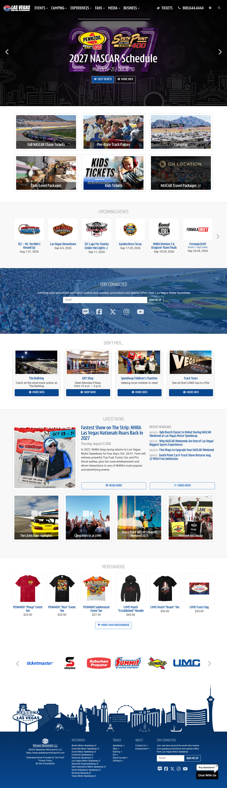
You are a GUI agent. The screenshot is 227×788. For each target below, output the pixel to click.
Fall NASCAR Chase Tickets (46, 145)
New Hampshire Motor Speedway (88, 766)
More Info (38, 392)
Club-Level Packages (46, 186)
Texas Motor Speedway (83, 775)
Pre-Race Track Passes (113, 145)
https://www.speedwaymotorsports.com (45, 752)
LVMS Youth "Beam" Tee (164, 607)
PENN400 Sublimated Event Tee (96, 609)
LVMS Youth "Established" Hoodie (131, 609)
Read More (115, 485)
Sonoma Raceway (80, 772)
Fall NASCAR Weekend (113, 64)
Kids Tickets (113, 186)
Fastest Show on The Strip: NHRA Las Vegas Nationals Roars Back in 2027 (112, 433)
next (217, 234)
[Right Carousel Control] (220, 53)
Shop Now (90, 392)
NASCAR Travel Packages (179, 186)
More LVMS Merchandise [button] (115, 625)
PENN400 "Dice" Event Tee (62, 609)
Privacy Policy (45, 760)
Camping (180, 145)
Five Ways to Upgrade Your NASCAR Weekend (186, 450)
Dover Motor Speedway (83, 751)
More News (184, 485)
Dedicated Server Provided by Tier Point (45, 757)
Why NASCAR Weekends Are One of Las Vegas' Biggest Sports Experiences (182, 443)
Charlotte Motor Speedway (84, 748)
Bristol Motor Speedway (83, 745)
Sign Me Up (155, 300)
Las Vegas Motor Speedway (85, 760)
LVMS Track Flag (199, 607)
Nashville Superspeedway (84, 763)
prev (10, 234)
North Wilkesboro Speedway (85, 769)
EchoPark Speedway (81, 754)
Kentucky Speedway (81, 757)
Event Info (126, 84)
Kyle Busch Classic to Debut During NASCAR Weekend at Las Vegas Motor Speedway (180, 434)
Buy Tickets (104, 84)
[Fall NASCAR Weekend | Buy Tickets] (113, 40)
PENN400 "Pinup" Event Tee (28, 609)
